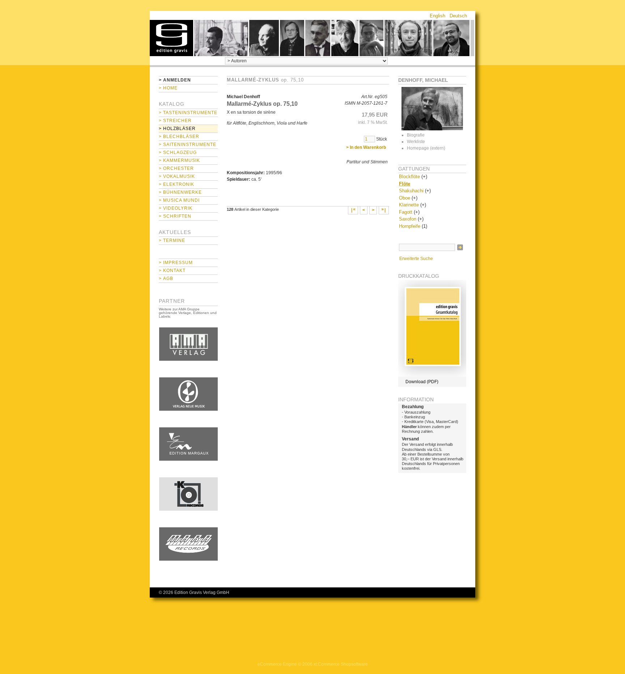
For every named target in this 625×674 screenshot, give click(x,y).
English (437, 15)
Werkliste (416, 141)
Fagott (405, 212)
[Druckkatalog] (432, 375)
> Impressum (176, 262)
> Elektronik (176, 184)
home (171, 38)
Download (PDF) (421, 381)
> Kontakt (172, 270)
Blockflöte (409, 176)
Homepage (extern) (426, 148)
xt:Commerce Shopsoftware (341, 664)
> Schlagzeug (178, 152)
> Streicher (175, 120)
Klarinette (409, 205)
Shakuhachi (411, 190)
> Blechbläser (179, 136)
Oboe (404, 198)
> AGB (166, 278)
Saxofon (407, 219)
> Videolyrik (175, 208)
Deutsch (458, 15)
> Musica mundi (179, 200)
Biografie (416, 135)
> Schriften (175, 216)
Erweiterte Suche (416, 258)
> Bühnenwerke (180, 192)
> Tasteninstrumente (188, 112)
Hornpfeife (409, 226)
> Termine (172, 240)
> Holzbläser (177, 128)
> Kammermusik (179, 160)
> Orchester (176, 168)
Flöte (404, 184)
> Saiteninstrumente (187, 144)
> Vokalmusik (177, 176)
